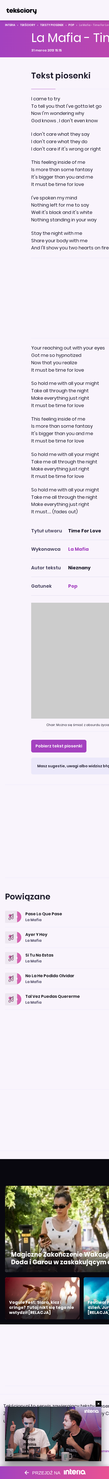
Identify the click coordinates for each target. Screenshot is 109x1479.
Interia (10, 25)
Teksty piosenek (52, 25)
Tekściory (27, 25)
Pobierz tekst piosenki (58, 746)
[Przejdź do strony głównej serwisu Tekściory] (21, 10)
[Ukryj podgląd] (98, 1404)
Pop (71, 25)
